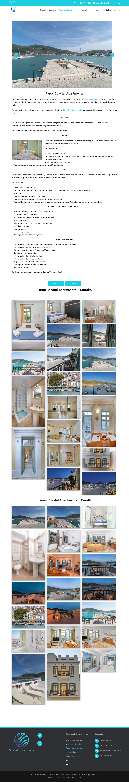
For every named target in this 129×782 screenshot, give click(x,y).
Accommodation (65, 10)
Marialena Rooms (72, 752)
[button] (16, 55)
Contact (96, 10)
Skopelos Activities (73, 756)
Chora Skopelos (94, 99)
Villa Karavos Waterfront (74, 740)
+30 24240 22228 (106, 745)
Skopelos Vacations (48, 10)
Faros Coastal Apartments (72, 110)
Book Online (106, 10)
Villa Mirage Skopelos (74, 744)
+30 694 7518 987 (83, 3)
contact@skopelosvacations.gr (107, 3)
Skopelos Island (82, 10)
